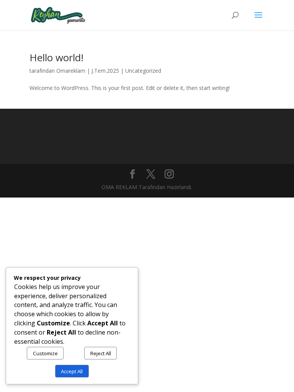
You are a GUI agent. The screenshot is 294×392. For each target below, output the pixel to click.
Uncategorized (143, 70)
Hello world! (56, 57)
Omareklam (70, 70)
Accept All (72, 371)
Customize (45, 353)
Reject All (100, 353)
